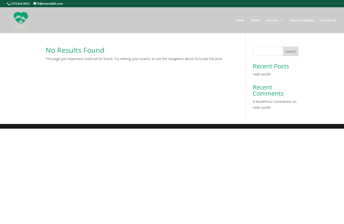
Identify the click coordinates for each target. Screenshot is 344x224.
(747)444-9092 (20, 4)
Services (272, 20)
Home (240, 20)
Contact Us (329, 20)
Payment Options (302, 20)
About (255, 20)
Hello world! (262, 74)
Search (290, 51)
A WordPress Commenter (272, 101)
